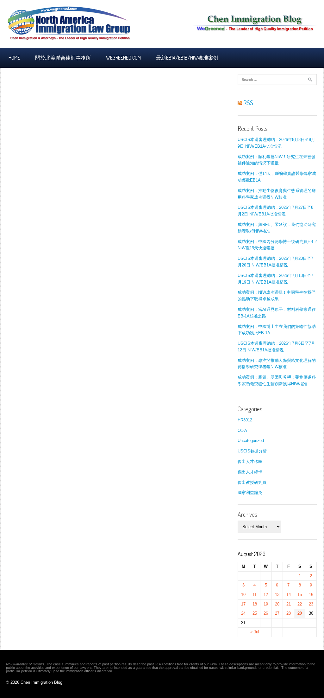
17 (243, 604)
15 (299, 594)
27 (277, 613)
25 (254, 613)
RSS (247, 102)
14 (288, 594)
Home (14, 57)
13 (277, 594)
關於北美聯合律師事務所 (63, 57)
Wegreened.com (123, 57)
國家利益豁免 (250, 492)
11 (254, 594)
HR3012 (245, 420)
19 (266, 604)
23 (311, 604)
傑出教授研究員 (252, 482)
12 (266, 594)
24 (243, 613)
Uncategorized (251, 440)
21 (288, 604)
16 (311, 594)
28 (288, 613)
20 (277, 604)
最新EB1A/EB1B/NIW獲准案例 (187, 57)
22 (299, 604)
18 (254, 604)
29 (299, 613)
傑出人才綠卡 (250, 472)
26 (266, 613)
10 (243, 594)
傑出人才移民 (250, 461)
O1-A (242, 430)
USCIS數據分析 (252, 451)
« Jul (254, 632)
